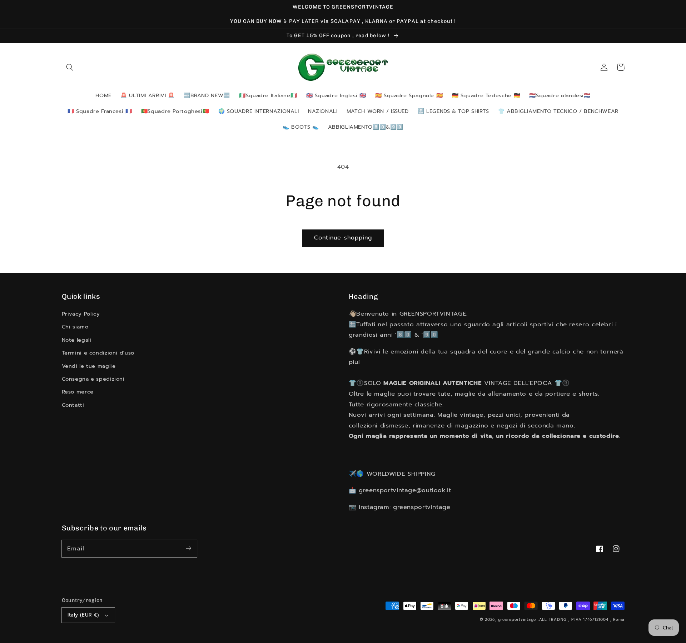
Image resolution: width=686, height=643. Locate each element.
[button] (70, 67)
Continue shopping (343, 237)
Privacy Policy (81, 314)
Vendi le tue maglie (89, 366)
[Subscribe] (188, 548)
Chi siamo (75, 327)
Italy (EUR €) (83, 615)
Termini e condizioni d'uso (98, 353)
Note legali (76, 340)
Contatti (73, 405)
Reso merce (78, 392)
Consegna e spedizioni (93, 379)
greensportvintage (517, 619)
